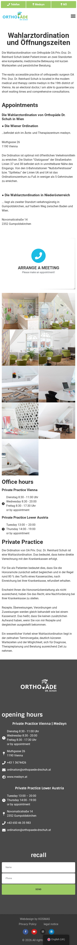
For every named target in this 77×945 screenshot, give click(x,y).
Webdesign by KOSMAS (35, 919)
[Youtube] (34, 932)
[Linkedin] (51, 932)
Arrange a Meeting (38, 268)
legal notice (51, 924)
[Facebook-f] (25, 932)
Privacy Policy (28, 924)
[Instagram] (43, 932)
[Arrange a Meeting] (38, 256)
